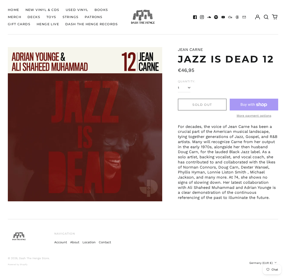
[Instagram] (202, 17)
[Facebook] (195, 17)
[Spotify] (216, 17)
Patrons (93, 17)
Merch (14, 17)
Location (89, 242)
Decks (33, 17)
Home (13, 10)
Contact (105, 242)
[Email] (244, 17)
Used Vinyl (77, 10)
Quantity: (186, 81)
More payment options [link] (254, 115)
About (74, 242)
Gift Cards (19, 24)
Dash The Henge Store (34, 258)
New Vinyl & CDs (42, 10)
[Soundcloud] (209, 17)
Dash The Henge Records (91, 24)
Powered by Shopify (17, 264)
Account (60, 242)
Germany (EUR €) (261, 262)
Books (101, 10)
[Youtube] (223, 17)
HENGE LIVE (48, 24)
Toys (51, 17)
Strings (71, 17)
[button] (266, 17)
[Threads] (237, 17)
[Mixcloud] (230, 17)
